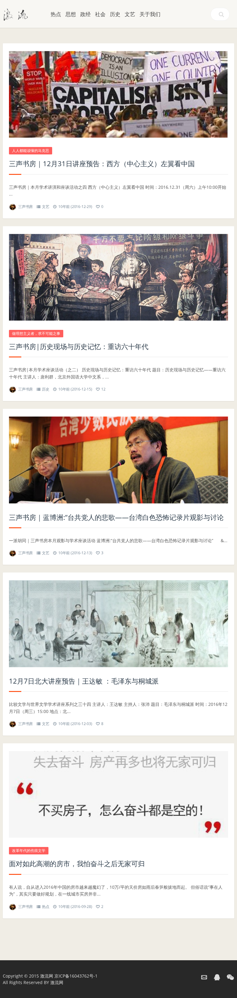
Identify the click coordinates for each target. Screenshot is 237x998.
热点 (56, 14)
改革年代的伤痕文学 (28, 850)
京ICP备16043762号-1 (76, 976)
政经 (85, 14)
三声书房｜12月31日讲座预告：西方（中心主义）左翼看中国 (102, 163)
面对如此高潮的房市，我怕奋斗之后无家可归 (77, 863)
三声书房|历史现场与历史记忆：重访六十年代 (78, 346)
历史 (115, 14)
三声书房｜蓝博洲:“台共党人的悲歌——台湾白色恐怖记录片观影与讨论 (116, 517)
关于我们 (149, 14)
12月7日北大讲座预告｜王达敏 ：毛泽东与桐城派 (84, 680)
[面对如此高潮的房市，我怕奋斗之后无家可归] (118, 794)
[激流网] (16, 14)
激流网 (46, 976)
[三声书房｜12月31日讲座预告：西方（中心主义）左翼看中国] (118, 94)
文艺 (130, 14)
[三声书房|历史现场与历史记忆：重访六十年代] (118, 277)
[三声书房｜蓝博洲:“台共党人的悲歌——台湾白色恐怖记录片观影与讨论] (118, 460)
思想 (70, 14)
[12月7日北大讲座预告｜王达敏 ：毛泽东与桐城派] (118, 623)
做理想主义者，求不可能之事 (36, 333)
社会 (100, 14)
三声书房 (25, 206)
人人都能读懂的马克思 (30, 150)
